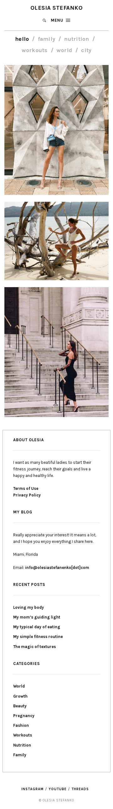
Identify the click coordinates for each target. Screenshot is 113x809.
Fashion (21, 725)
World (64, 50)
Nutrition (76, 39)
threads (80, 789)
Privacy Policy (27, 495)
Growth (20, 696)
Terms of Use (25, 488)
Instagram (32, 789)
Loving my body (28, 607)
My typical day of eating (36, 626)
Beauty (20, 706)
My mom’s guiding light (36, 617)
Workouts (35, 50)
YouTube (58, 789)
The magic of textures (34, 646)
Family (47, 39)
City (86, 50)
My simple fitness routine (38, 636)
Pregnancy (24, 715)
